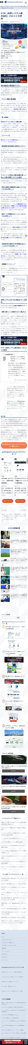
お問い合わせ (4, 957)
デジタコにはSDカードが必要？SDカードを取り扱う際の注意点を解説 (13, 834)
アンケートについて (6, 951)
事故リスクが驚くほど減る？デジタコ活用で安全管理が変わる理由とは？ (13, 823)
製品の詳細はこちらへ (12, 1041)
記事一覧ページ (5, 954)
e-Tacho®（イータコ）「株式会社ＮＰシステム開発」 (13, 991)
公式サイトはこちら (8, 500)
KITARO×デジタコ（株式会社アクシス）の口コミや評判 (13, 888)
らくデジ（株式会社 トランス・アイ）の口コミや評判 (13, 893)
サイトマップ (4, 960)
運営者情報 (4, 948)
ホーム (3, 936)
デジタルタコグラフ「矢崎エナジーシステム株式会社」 (13, 976)
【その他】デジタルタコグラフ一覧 (9, 945)
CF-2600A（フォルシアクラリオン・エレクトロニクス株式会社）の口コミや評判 (19, 559)
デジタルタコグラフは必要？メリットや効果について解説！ (19, 532)
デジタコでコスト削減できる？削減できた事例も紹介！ (13, 828)
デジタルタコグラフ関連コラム (8, 942)
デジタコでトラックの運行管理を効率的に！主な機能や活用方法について (19, 595)
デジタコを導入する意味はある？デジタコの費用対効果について (13, 851)
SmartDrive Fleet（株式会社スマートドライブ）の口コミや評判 (14, 879)
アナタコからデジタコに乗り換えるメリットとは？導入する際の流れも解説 (19, 550)
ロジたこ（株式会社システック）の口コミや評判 (13, 883)
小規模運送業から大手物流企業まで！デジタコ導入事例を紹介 (19, 541)
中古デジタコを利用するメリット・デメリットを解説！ (13, 857)
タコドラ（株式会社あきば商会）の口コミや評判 (13, 908)
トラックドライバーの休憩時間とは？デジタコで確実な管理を (13, 846)
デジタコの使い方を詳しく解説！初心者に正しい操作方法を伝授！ (19, 568)
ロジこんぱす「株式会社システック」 (9, 986)
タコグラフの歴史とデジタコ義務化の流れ (19, 586)
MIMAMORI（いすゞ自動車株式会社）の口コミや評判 (13, 904)
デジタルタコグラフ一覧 (6, 939)
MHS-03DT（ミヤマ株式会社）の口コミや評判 (13, 917)
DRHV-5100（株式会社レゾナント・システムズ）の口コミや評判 (13, 913)
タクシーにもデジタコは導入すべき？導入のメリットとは (19, 577)
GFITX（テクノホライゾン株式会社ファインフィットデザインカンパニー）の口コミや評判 (13, 921)
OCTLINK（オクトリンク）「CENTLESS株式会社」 (12, 972)
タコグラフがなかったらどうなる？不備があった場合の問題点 (13, 862)
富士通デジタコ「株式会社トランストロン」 (11, 981)
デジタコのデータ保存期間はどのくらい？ (12, 838)
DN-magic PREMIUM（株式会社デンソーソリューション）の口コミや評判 (13, 898)
